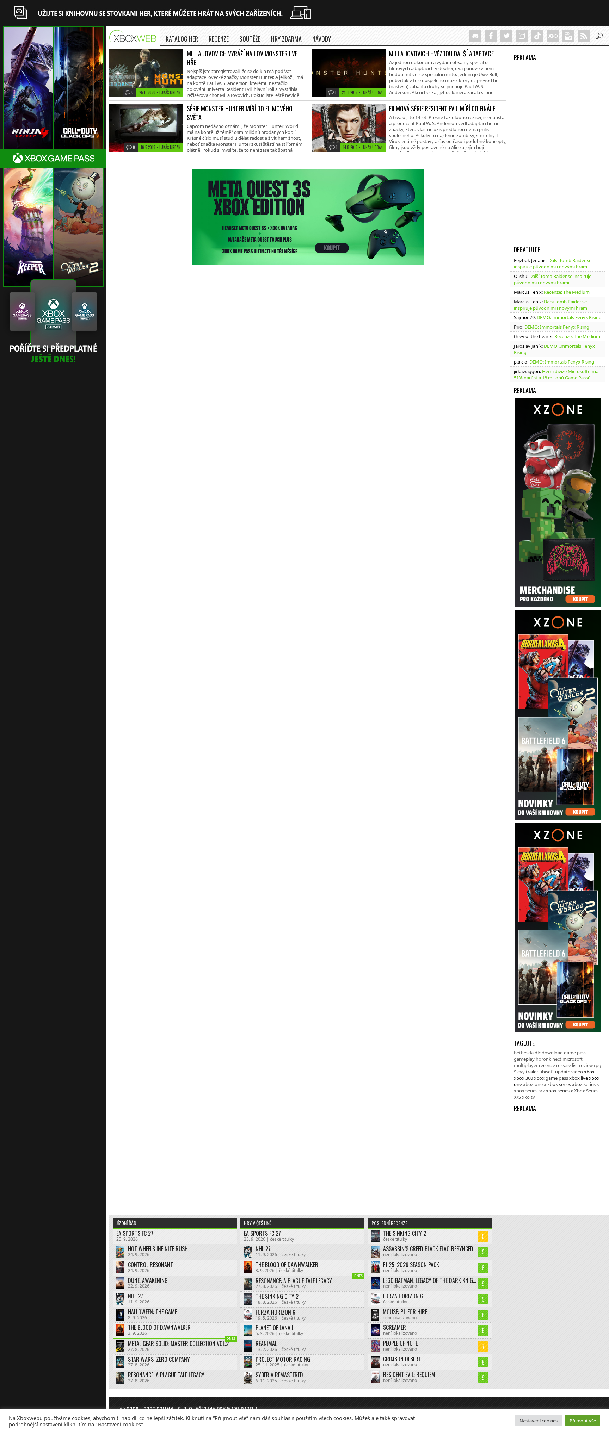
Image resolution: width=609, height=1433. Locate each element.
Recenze (219, 38)
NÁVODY (321, 38)
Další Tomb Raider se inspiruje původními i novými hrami (552, 263)
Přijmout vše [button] (583, 1421)
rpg (597, 1065)
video (577, 1071)
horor (542, 1059)
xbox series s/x (529, 1090)
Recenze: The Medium (567, 292)
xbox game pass (551, 1078)
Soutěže (249, 38)
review (586, 1065)
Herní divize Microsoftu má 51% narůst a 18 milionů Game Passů (556, 374)
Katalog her (182, 38)
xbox (589, 1071)
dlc (538, 1052)
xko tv (528, 1097)
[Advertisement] (558, 1159)
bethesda (524, 1052)
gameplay (524, 1059)
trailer (532, 1071)
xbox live (578, 1078)
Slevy (519, 1071)
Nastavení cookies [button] (538, 1421)
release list (567, 1065)
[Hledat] (599, 36)
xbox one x (534, 1084)
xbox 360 (523, 1078)
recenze (547, 1065)
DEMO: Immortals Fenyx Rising (569, 317)
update (562, 1071)
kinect (555, 1059)
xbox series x (559, 1090)
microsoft (572, 1059)
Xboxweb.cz (134, 36)
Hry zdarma (286, 38)
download (552, 1052)
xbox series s (585, 1084)
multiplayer (526, 1065)
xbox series (559, 1084)
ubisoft (546, 1071)
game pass (575, 1052)
